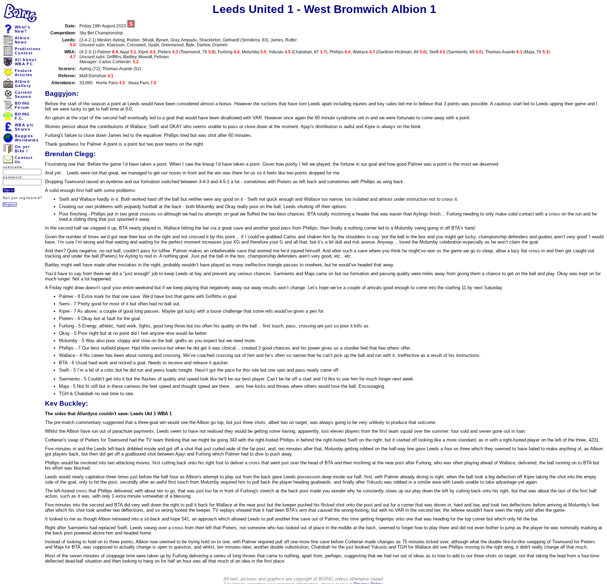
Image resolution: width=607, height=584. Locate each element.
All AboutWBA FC (26, 62)
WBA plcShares (24, 127)
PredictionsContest (28, 51)
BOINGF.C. (22, 116)
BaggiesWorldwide (27, 138)
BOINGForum (22, 105)
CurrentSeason (23, 94)
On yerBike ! (22, 149)
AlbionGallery (23, 83)
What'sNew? (22, 29)
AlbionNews (22, 40)
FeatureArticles (24, 72)
